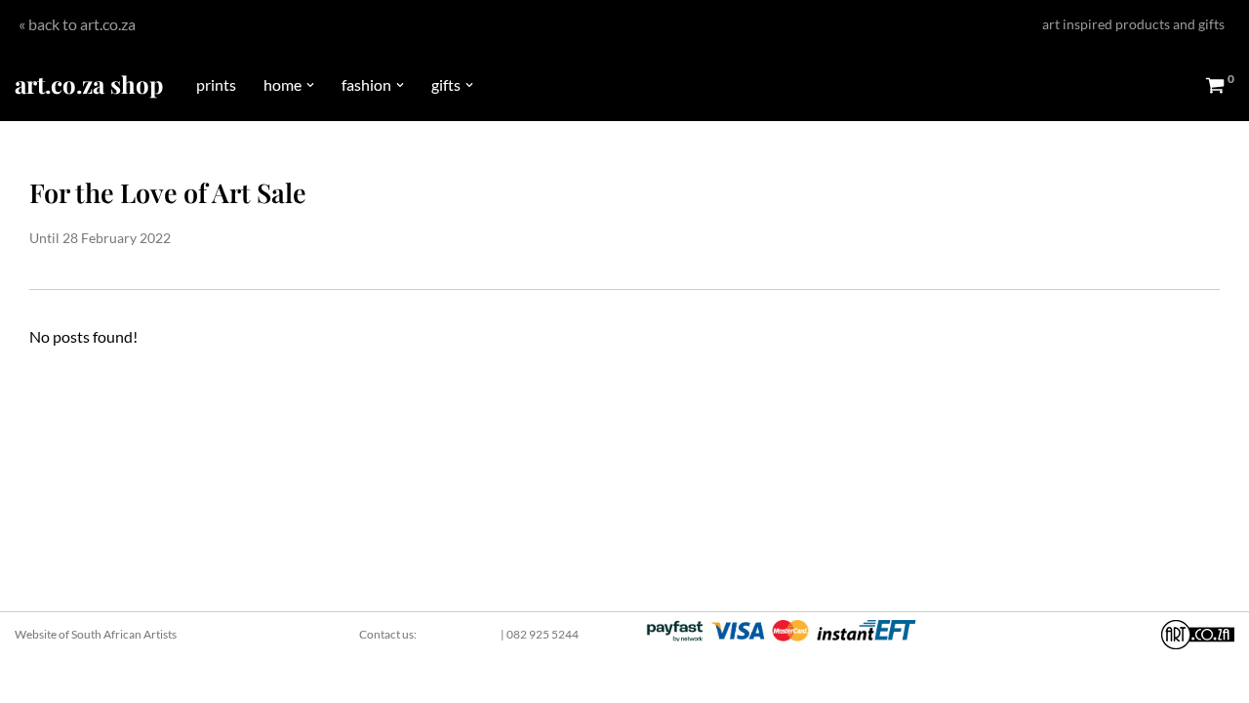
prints (216, 84)
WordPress (181, 678)
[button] (310, 85)
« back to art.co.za (77, 24)
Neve (32, 678)
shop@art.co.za (459, 634)
